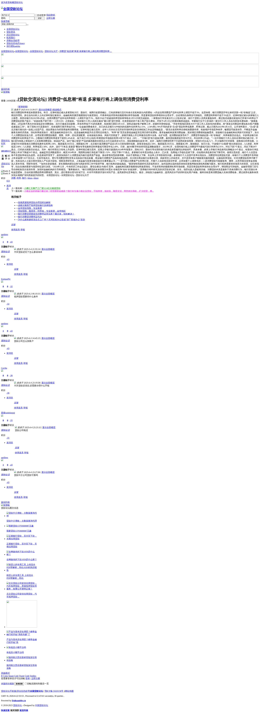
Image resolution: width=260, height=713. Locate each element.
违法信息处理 (23, 691)
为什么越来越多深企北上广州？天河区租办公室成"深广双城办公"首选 (51, 219)
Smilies (33, 676)
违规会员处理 (13, 40)
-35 (11, 420)
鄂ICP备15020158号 (54, 691)
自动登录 (41, 15)
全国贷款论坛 (13, 29)
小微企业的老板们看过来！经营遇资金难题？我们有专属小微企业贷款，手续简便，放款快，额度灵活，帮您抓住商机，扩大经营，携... (89, 191)
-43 (11, 242)
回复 (13, 224)
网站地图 (69, 691)
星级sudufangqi (8, 413)
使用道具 (15, 229)
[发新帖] (5, 92)
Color (5, 676)
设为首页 (5, 2)
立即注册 (50, 18)
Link (16, 676)
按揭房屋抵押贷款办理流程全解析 (34, 202)
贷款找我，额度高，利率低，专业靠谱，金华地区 (42, 211)
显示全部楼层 (45, 109)
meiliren (4, 234)
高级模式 (5, 673)
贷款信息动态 (15, 43)
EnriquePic (6, 279)
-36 (11, 375)
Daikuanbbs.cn (19, 700)
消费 (13, 178)
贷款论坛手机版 (8, 691)
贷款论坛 (17, 705)
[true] (27, 24)
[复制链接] (23, 106)
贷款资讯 (10, 32)
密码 (3, 18)
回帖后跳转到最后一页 (38, 683)
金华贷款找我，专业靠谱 (30, 208)
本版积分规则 (7, 683)
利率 (19, 178)
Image (11, 676)
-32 (11, 286)
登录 (27, 678)
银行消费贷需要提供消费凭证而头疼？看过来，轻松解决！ (46, 214)
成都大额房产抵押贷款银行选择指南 (35, 205)
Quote (21, 676)
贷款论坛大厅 (51, 51)
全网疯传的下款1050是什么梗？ (21, 559)
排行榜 (13, 46)
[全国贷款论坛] (12, 9)
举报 (22, 229)
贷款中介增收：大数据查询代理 (21, 521)
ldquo (29, 178)
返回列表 (5, 89)
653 (9, 151)
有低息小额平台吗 (15, 652)
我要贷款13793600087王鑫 (18, 531)
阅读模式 (57, 109)
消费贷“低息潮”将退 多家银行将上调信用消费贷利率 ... (85, 51)
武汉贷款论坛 (13, 35)
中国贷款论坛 (41, 705)
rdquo (35, 178)
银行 (24, 178)
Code (27, 676)
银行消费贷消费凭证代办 (30, 217)
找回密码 (50, 15)
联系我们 (10, 38)
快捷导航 (5, 21)
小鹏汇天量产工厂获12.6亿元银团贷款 (42, 188)
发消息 (9, 264)
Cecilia (4, 368)
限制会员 (5, 251)
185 (2, 151)
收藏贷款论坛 (16, 2)
